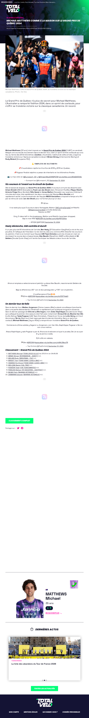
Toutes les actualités (44, 688)
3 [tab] (46, 680)
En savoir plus (52, 613)
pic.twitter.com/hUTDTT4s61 (56, 296)
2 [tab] (44, 680)
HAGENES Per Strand (15, 363)
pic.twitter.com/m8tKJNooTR (56, 342)
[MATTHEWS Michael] (24, 597)
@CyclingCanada (63, 208)
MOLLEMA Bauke (14, 365)
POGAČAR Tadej (14, 368)
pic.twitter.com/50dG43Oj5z (70, 177)
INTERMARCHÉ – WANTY (28, 356)
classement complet (19, 420)
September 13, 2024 (57, 180)
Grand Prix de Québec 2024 (55, 150)
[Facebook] (22, 428)
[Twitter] (19, 428)
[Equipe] (62, 584)
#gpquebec (40, 296)
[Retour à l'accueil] (12, 8)
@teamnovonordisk (37, 210)
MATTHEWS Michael (15, 354)
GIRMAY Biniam (13, 356)
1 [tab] (42, 680)
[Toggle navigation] (83, 8)
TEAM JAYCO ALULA (31, 354)
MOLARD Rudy (13, 358)
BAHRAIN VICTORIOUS (26, 372)
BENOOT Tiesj (13, 361)
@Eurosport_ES (29, 177)
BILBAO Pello (13, 372)
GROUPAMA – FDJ (26, 358)
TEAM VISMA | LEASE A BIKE (29, 361)
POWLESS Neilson (14, 370)
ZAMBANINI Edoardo (15, 375)
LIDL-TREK (25, 365)
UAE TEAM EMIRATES (28, 368)
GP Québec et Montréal (15, 18)
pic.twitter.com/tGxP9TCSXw (55, 219)
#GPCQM (55, 177)
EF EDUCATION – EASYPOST (32, 370)
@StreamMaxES (45, 177)
